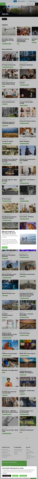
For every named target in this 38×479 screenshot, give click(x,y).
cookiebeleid (4, 473)
